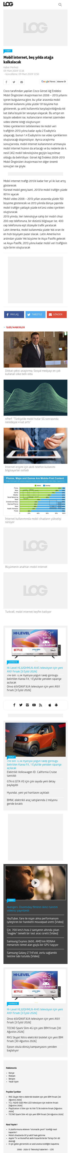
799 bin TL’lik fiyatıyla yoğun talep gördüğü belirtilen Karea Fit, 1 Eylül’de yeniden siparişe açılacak (34, 679)
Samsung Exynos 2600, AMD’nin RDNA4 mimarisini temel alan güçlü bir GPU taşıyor (32, 900)
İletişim (12, 1036)
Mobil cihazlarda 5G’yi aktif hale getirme (27, 1092)
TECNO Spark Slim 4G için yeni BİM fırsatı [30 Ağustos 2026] (34, 987)
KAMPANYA (13, 662)
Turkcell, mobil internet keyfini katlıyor (28, 612)
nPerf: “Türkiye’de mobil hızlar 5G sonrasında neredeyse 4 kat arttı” (31, 421)
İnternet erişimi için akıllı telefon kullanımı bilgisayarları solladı (30, 469)
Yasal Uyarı (14, 1039)
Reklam (12, 1033)
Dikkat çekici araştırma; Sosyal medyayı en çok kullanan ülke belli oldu (32, 373)
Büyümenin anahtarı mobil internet (26, 567)
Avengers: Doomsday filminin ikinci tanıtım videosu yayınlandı (32, 866)
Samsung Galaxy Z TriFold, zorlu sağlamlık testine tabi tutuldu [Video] (32, 911)
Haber (8, 51)
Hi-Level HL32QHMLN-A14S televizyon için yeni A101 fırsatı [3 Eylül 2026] (35, 670)
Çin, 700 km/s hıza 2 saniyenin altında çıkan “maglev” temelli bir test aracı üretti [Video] (33, 889)
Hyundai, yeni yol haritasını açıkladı (28, 793)
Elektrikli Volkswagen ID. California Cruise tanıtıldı (32, 774)
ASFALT (11, 757)
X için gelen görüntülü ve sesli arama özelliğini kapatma (34, 1101)
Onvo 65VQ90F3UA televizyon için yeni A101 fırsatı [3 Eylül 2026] (33, 688)
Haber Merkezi (10, 67)
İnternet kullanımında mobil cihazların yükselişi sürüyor (33, 521)
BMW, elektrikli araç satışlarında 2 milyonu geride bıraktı (32, 802)
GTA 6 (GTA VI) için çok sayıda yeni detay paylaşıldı (31, 783)
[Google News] (54, 81)
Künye (11, 1030)
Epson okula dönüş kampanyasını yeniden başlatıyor (32, 1005)
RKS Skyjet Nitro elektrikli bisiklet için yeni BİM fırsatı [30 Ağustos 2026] (35, 996)
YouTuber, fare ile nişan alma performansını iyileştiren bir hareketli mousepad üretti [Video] (35, 877)
